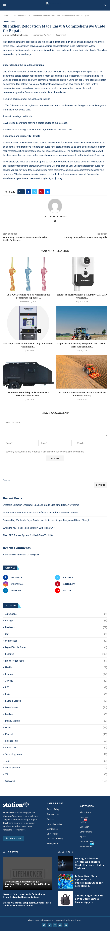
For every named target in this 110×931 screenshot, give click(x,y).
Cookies (50, 819)
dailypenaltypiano (20, 35)
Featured (56, 654)
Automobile (56, 614)
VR (56, 774)
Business (56, 627)
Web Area (56, 781)
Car (56, 634)
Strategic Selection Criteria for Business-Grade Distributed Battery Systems (41, 505)
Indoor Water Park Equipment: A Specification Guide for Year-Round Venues (40, 512)
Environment (86, 832)
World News (85, 812)
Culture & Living (87, 842)
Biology (56, 620)
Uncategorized (20, 16)
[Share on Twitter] (34, 191)
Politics (83, 822)
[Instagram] (55, 925)
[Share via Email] (47, 191)
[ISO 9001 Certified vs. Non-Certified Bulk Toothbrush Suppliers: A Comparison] (28, 274)
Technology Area (56, 754)
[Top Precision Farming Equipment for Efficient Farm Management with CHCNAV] (81, 323)
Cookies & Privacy (55, 839)
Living (56, 694)
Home (5, 16)
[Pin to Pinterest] (41, 191)
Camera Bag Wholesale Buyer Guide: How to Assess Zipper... (89, 898)
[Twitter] (50, 925)
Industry (56, 674)
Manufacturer (56, 707)
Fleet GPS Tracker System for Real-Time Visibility (28, 535)
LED (56, 687)
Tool (56, 761)
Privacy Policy (53, 809)
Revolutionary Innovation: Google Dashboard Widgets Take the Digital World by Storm (27, 884)
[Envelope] (66, 925)
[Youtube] (60, 925)
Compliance (52, 829)
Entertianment (86, 846)
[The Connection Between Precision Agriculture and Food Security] (81, 372)
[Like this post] (22, 191)
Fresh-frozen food (56, 660)
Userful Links (55, 803)
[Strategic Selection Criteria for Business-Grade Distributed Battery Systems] (65, 863)
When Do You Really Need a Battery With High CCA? (29, 527)
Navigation (34, 555)
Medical (56, 714)
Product (56, 734)
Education (84, 827)
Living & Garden (56, 700)
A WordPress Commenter (14, 555)
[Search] (105, 5)
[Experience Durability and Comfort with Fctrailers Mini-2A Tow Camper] (28, 372)
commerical (56, 640)
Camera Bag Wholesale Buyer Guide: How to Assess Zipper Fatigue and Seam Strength (46, 520)
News (56, 727)
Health (56, 667)
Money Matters (56, 720)
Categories (87, 806)
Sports (83, 837)
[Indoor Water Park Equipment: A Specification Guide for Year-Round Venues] (65, 881)
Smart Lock (56, 747)
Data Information (54, 824)
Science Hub (56, 740)
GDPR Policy (52, 834)
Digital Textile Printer (56, 647)
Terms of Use (53, 814)
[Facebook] (44, 925)
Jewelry (56, 680)
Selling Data (52, 844)
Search (6, 480)
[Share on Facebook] (28, 191)
